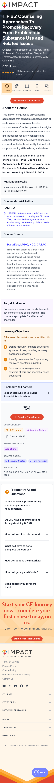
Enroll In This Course (29, 100)
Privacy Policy (9, 666)
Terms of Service (11, 662)
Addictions (10, 449)
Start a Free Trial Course (27, 638)
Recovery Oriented (16, 461)
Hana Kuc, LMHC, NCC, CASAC (26, 244)
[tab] (7, 88)
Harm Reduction (40, 461)
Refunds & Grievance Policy (16, 674)
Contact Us (7, 678)
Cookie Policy (9, 670)
